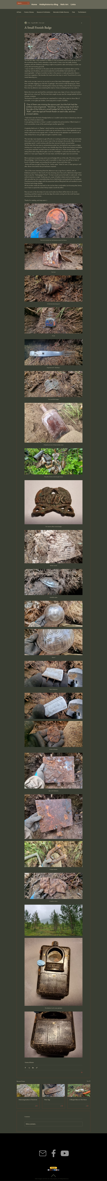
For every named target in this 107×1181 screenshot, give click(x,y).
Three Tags (47, 1099)
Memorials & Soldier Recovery (61, 12)
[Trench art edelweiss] (28, 1090)
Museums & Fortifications (43, 12)
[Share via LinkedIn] (33, 1067)
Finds (73, 12)
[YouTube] (65, 1153)
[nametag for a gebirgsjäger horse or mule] (53, 1090)
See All (88, 1081)
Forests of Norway (29, 12)
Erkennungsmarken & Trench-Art (28, 1099)
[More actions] (81, 23)
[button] (53, 1168)
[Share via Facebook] (25, 1067)
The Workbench (82, 12)
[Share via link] (37, 1067)
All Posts (19, 12)
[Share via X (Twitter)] (29, 1067)
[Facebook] (54, 1153)
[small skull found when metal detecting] (79, 1090)
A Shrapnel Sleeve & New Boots (78, 1099)
